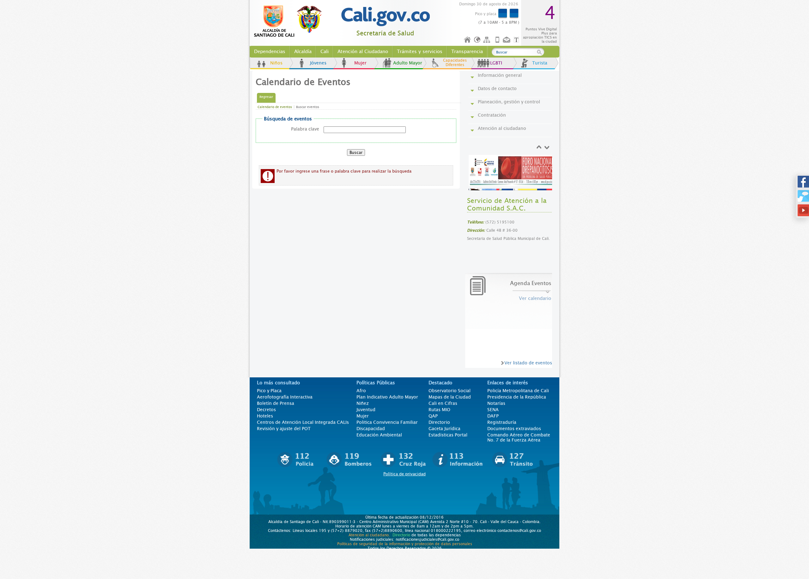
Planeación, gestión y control (509, 101)
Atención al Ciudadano (363, 51)
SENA (493, 409)
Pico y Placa (269, 390)
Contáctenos (507, 40)
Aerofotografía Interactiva (285, 396)
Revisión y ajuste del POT (284, 428)
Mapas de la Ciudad (450, 396)
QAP (433, 415)
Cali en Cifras (443, 403)
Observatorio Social (450, 390)
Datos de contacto (497, 88)
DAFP (493, 415)
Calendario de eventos (275, 107)
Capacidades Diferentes (455, 62)
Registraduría (501, 422)
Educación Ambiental (379, 434)
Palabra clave (305, 128)
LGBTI (496, 62)
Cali (324, 51)
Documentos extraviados (514, 428)
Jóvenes (318, 62)
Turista (539, 62)
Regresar (266, 97)
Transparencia (467, 51)
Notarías (496, 403)
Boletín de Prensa (275, 403)
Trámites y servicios (419, 51)
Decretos (266, 409)
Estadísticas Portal (448, 434)
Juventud (365, 409)
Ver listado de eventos (528, 362)
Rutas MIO (439, 409)
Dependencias (269, 51)
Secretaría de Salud (385, 33)
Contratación (492, 115)
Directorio (439, 422)
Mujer (360, 62)
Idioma (478, 40)
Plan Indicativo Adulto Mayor (387, 396)
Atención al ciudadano (502, 128)
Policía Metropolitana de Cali (518, 390)
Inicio (468, 40)
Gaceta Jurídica (444, 428)
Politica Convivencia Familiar (387, 422)
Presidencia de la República (516, 396)
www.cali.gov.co (290, 21)
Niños (276, 62)
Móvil (497, 40)
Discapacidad (370, 428)
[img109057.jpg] (511, 170)
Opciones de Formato (517, 40)
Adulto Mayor (407, 62)
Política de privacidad (404, 474)
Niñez (362, 403)
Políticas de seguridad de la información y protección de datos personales (404, 544)
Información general (500, 75)
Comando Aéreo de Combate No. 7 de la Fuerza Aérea (518, 437)
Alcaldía (303, 51)
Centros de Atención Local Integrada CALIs (303, 422)
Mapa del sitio (488, 40)
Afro (361, 390)
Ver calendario (535, 298)
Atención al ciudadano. (369, 535)
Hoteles (265, 415)
